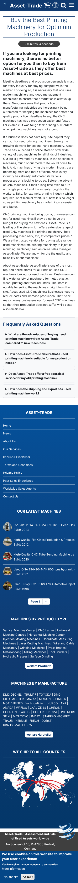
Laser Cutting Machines (35, 643)
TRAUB (8, 720)
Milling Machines (35, 652)
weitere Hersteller (39, 734)
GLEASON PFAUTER (16, 712)
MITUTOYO (20, 716)
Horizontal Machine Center (47, 634)
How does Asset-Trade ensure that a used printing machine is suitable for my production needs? (38, 358)
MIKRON (45, 699)
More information (13, 868)
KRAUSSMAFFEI (14, 725)
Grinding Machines (32, 647)
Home (7, 425)
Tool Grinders (58, 652)
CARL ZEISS (38, 707)
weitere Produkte (39, 666)
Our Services (12, 449)
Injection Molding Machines (21, 639)
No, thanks (11, 877)
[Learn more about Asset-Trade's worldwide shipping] (3, 813)
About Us (9, 441)
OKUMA (51, 712)
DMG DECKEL (12, 694)
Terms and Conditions (18, 465)
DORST (47, 720)
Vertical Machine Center (19, 630)
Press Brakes (57, 647)
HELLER (38, 712)
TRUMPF (30, 694)
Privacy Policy (12, 472)
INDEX (35, 716)
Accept (28, 876)
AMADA (8, 707)
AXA (63, 703)
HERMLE (21, 720)
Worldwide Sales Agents (19, 488)
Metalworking (12, 652)
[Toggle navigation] (55, 4)
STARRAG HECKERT (56, 716)
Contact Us (10, 496)
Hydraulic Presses (15, 656)
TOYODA (45, 694)
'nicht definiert (35, 703)
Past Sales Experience (18, 480)
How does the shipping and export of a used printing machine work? (38, 391)
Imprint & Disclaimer (16, 457)
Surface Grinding (41, 656)
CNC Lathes (46, 630)
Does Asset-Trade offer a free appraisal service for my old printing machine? (34, 376)
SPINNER (59, 699)
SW (29, 725)
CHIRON (54, 707)
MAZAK (31, 699)
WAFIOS (21, 707)
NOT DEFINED (13, 703)
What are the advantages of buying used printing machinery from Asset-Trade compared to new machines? (35, 338)
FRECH (34, 720)
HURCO (52, 703)
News (7, 433)
